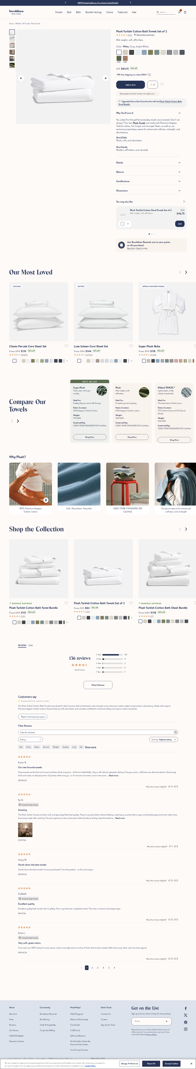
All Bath (18, 23)
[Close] (191, 1063)
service (46, 747)
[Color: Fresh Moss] (150, 52)
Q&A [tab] (30, 645)
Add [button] (180, 223)
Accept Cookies (171, 1063)
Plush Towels (35, 23)
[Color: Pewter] (175, 52)
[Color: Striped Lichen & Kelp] (119, 58)
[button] (185, 12)
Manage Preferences (129, 1063)
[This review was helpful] (169, 786)
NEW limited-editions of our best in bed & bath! (98, 2)
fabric (36, 747)
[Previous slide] (180, 272)
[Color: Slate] (131, 52)
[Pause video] (45, 500)
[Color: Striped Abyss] (169, 52)
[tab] (149, 234)
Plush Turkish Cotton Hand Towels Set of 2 (151, 210)
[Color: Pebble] (125, 52)
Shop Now (89, 437)
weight (56, 747)
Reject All (151, 1063)
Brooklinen (96, 1058)
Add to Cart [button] (130, 84)
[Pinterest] (186, 1024)
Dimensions (122, 190)
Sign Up (130, 248)
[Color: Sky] (137, 52)
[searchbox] (95, 732)
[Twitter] (186, 1017)
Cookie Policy (90, 1066)
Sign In (139, 248)
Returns (120, 171)
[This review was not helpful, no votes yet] (175, 786)
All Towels (26, 23)
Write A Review (98, 685)
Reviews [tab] (22, 645)
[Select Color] (125, 224)
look (74, 747)
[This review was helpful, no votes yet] (169, 880)
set (81, 747)
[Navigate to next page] (114, 967)
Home (11, 23)
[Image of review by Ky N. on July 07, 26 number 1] (25, 830)
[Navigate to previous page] (82, 967)
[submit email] (166, 1021)
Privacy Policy (151, 1034)
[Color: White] (119, 52)
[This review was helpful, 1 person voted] (170, 846)
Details (119, 162)
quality (66, 747)
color (28, 747)
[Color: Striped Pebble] (163, 52)
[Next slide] (130, 2)
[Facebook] (186, 1010)
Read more (113, 775)
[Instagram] (186, 1031)
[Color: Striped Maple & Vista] (125, 58)
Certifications (123, 181)
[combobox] (30, 739)
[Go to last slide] (65, 2)
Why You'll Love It (124, 112)
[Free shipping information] (149, 74)
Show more (90, 747)
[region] (98, 1064)
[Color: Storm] (144, 52)
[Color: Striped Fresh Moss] (182, 52)
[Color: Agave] (156, 52)
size (21, 747)
